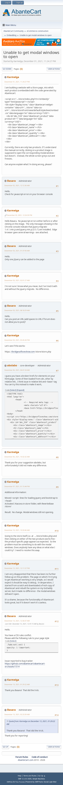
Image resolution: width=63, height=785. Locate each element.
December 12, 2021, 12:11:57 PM (17, 568)
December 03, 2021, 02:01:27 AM (17, 280)
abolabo (12, 365)
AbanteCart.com (25, 760)
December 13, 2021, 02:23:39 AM (17, 714)
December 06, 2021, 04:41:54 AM (17, 370)
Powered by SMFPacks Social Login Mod (41, 782)
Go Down (7, 69)
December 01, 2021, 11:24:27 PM (17, 82)
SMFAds (10, 782)
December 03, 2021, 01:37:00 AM (17, 250)
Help (19, 775)
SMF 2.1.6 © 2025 (24, 779)
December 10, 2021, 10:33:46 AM (17, 530)
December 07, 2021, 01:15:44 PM (17, 486)
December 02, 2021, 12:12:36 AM (17, 185)
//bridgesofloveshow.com (23, 351)
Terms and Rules (29, 775)
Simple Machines (38, 779)
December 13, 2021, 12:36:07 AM (17, 621)
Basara (11, 180)
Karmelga (13, 77)
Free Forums (19, 782)
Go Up (5, 747)
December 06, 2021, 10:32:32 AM (17, 457)
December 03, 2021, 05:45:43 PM (17, 340)
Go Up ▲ (41, 775)
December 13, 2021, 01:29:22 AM (17, 684)
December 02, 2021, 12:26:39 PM (19, 215)
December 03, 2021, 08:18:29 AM (17, 310)
